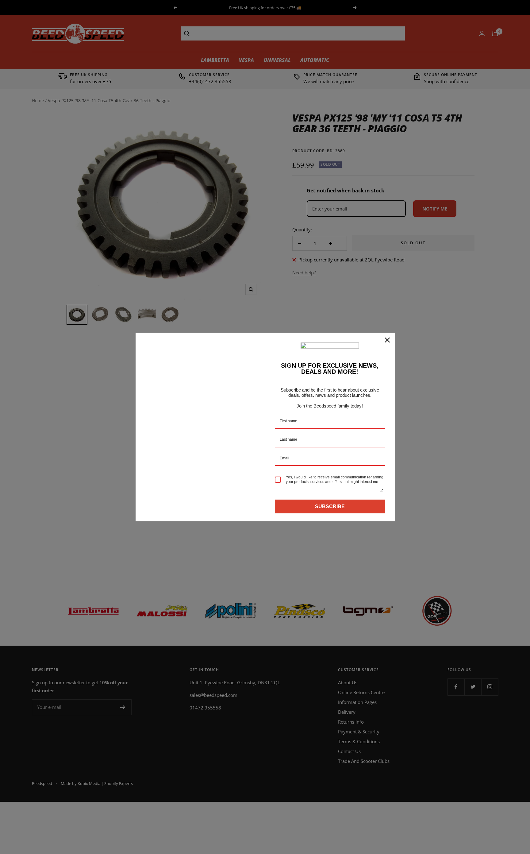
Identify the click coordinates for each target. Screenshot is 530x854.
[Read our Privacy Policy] (381, 490)
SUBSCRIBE (330, 506)
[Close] (387, 340)
